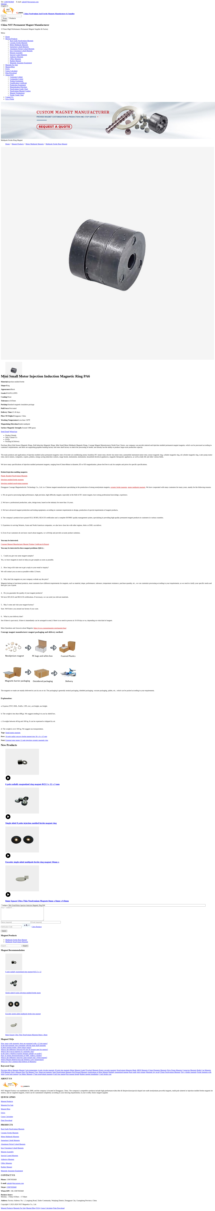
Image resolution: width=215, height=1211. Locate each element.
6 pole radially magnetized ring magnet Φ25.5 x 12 (23, 972)
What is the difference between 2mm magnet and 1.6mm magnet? (24, 1058)
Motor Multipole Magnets (35, 144)
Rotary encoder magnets (107, 1070)
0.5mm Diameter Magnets (157, 1070)
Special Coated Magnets (9, 1156)
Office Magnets (6, 1163)
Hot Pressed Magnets (79, 1072)
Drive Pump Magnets (174, 1070)
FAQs (3, 1113)
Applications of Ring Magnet (97, 1072)
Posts (5, 18)
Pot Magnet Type (32, 1072)
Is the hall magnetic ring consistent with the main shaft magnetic (23, 1045)
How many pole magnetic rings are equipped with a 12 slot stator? (24, 1043)
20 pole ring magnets (62, 1070)
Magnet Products (18, 144)
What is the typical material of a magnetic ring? (17, 1052)
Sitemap (4, 4)
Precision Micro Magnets (10, 1070)
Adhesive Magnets (7, 1159)
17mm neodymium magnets (43, 1074)
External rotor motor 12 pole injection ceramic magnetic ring (26, 740)
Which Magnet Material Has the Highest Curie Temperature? (22, 1060)
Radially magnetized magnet (119, 1072)
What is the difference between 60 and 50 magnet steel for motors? (24, 1050)
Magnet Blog (5, 1109)
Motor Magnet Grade (77, 1070)
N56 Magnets (6, 1072)
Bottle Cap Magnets (204, 1070)
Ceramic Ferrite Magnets (9, 1133)
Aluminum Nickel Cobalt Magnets (13, 1144)
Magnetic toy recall (153, 1072)
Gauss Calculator (7, 1117)
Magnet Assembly (7, 1152)
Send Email (5, 432)
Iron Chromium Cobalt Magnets (12, 1148)
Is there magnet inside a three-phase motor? (16, 1047)
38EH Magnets (142, 1070)
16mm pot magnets (45, 1072)
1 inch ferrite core (105, 1074)
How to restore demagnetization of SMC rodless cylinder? (21, 1056)
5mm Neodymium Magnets (62, 1072)
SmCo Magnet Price (18, 1072)
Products (13, 18)
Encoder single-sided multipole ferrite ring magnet (23, 1014)
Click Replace (37, 927)
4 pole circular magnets (46, 1070)
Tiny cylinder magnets (188, 1072)
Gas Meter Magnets (26, 1074)
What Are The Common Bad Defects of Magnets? (18, 1062)
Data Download (6, 1120)
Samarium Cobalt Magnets (10, 1140)
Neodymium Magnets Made (126, 1070)
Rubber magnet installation (89, 1074)
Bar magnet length (72, 1074)
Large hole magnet (11, 1074)
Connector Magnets (189, 1070)
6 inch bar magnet (59, 1074)
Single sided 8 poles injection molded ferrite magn (23, 993)
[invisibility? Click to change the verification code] (26, 925)
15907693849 (9, 2)
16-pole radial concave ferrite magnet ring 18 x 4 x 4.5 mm (26, 736)
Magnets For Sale (7, 1105)
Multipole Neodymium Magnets (16, 942)
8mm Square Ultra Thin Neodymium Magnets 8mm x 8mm (26, 1035)
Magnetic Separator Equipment (12, 1171)
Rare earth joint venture (137, 1072)
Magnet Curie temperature (28, 1070)
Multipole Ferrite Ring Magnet (56, 144)
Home (7, 144)
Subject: (4, 905)
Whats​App (13, 432)
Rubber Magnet (6, 1167)
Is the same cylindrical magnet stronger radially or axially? (21, 1054)
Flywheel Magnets (92, 1070)
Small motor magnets (12, 733)
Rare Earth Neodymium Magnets (12, 1129)
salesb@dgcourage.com (30, 2)
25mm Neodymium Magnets (170, 1072)
